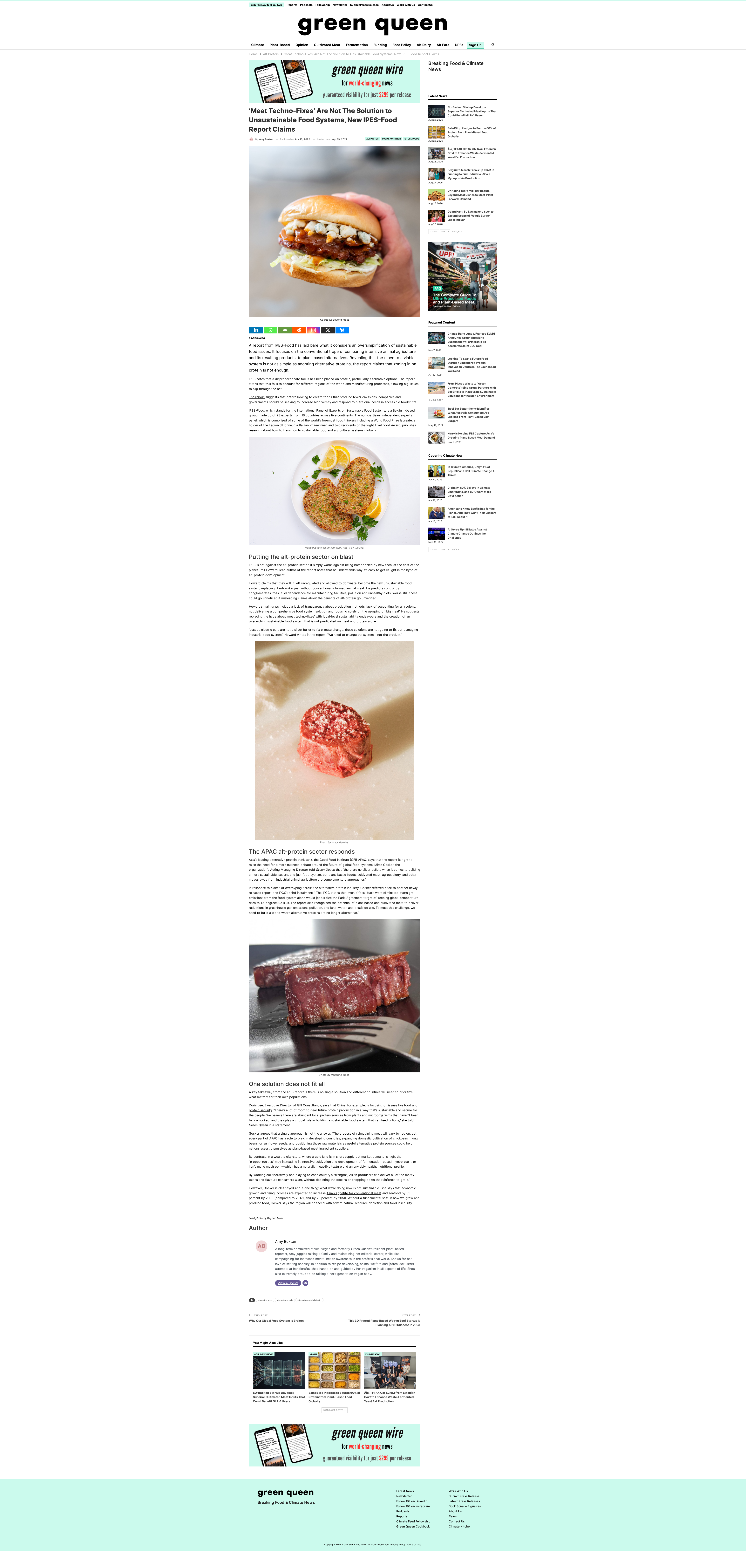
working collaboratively (271, 1175)
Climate (257, 45)
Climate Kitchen (460, 1526)
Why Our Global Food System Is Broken (276, 1320)
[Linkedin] (256, 330)
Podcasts (306, 4)
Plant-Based (280, 45)
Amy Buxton (285, 1241)
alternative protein (285, 1300)
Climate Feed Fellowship (413, 1521)
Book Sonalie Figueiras (465, 1506)
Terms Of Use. (414, 1544)
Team (453, 1516)
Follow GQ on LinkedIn (411, 1501)
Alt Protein (372, 139)
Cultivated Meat (327, 45)
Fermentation (357, 45)
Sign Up (475, 45)
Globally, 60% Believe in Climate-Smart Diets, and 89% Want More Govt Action (470, 491)
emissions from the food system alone (277, 898)
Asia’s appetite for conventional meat (354, 1193)
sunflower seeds (275, 1143)
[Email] (285, 330)
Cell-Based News (263, 1354)
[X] (328, 330)
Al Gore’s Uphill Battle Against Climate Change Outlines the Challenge (467, 533)
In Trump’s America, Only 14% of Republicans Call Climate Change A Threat (471, 471)
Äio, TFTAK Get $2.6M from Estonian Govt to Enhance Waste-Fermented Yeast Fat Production (472, 153)
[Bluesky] (342, 330)
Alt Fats (443, 45)
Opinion (301, 45)
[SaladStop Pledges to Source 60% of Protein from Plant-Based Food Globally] (335, 1370)
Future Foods (411, 139)
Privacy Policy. (398, 1544)
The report (257, 397)
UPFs (459, 45)
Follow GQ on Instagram (413, 1506)
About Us (388, 4)
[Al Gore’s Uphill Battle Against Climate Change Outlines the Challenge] (436, 534)
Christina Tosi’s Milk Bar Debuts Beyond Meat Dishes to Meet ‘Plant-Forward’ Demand (471, 195)
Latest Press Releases (464, 1501)
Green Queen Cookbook (413, 1526)
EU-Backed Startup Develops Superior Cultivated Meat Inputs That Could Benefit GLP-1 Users (472, 111)
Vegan (313, 1354)
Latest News (405, 1491)
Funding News (372, 1354)
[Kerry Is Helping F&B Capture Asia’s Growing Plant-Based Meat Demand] (436, 438)
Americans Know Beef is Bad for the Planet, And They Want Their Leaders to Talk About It (472, 512)
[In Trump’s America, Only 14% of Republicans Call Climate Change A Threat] (436, 471)
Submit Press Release (364, 4)
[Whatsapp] (270, 330)
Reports (292, 4)
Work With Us (406, 4)
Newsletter (340, 4)
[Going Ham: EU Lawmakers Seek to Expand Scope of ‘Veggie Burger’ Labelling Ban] (436, 216)
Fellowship (322, 4)
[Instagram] (313, 330)
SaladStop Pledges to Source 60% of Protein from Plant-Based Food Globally (472, 132)
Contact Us (425, 4)
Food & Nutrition (391, 139)
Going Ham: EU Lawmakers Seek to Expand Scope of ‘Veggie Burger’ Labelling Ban (471, 215)
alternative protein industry (309, 1300)
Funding (380, 45)
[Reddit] (299, 330)
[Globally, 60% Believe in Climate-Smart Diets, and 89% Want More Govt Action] (436, 492)
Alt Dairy (424, 45)
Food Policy (402, 45)
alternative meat (265, 1300)
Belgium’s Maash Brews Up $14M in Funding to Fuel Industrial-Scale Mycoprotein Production (471, 174)
